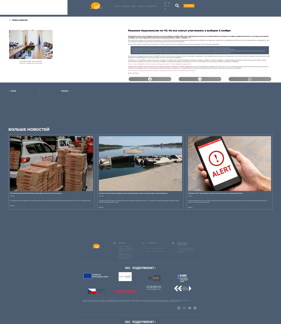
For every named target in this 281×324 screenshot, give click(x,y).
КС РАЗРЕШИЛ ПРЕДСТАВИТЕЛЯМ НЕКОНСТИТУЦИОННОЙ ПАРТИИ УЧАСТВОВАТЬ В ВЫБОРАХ (161, 70)
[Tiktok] (165, 8)
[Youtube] (168, 2)
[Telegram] (165, 5)
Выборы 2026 (151, 6)
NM (189, 38)
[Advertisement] (39, 108)
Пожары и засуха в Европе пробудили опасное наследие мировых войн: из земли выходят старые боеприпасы (133, 193)
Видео (133, 6)
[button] (150, 79)
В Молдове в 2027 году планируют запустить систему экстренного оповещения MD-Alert (215, 193)
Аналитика (126, 6)
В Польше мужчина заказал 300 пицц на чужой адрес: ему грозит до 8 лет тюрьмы (35, 193)
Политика (38, 63)
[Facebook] (165, 2)
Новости (117, 6)
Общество (30, 63)
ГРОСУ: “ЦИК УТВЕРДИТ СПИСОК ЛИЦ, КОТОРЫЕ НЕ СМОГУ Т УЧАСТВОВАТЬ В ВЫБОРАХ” (159, 64)
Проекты (140, 6)
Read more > (12, 205)
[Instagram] (168, 5)
